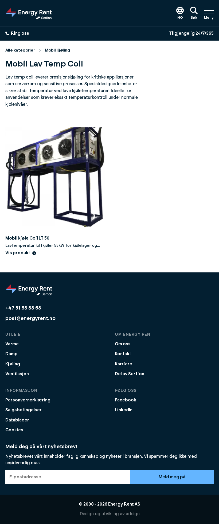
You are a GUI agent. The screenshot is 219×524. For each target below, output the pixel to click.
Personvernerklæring (27, 400)
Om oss (123, 344)
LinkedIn (123, 410)
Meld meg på (172, 477)
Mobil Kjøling (57, 50)
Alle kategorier (20, 50)
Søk (194, 17)
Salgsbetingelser (23, 410)
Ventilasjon (17, 374)
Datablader (17, 420)
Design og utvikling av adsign (110, 514)
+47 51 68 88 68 (23, 308)
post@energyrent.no (30, 318)
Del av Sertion (129, 374)
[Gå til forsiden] (29, 13)
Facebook (125, 400)
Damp (11, 354)
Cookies (14, 430)
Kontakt (123, 354)
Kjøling (12, 364)
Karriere (123, 364)
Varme (12, 344)
